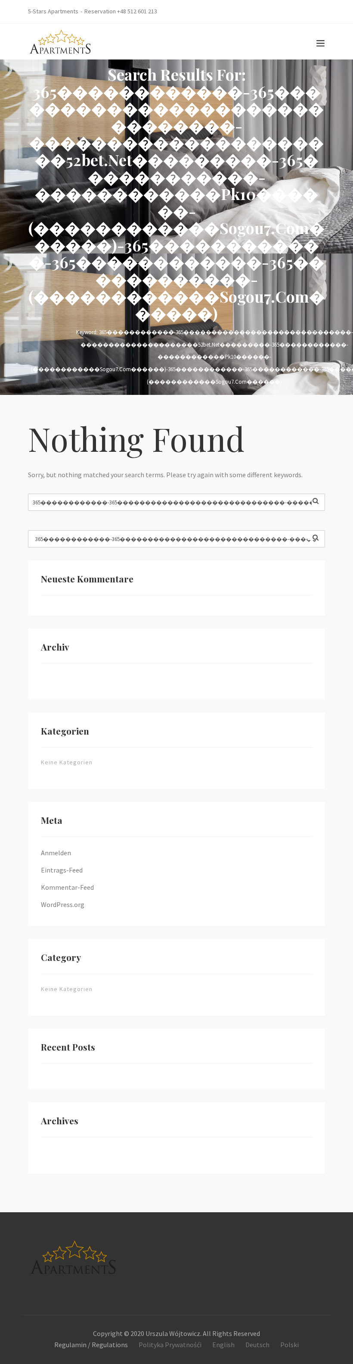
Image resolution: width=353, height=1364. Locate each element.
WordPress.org (62, 904)
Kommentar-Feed (67, 887)
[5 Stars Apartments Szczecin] (60, 40)
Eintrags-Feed (62, 870)
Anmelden (56, 852)
